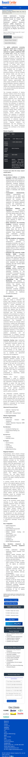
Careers (6, 724)
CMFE (5, 732)
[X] (11, 756)
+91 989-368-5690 (19, 744)
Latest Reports (9, 10)
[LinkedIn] (12, 756)
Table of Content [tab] (17, 37)
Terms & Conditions (9, 741)
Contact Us (7, 725)
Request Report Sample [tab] (10, 40)
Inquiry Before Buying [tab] (10, 43)
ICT (5, 730)
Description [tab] (7, 37)
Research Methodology (9, 733)
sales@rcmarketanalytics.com (11, 747)
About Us (6, 722)
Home (5, 8)
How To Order (7, 736)
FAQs (5, 738)
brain (15, 366)
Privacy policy (7, 740)
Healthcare (6, 729)
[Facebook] (9, 756)
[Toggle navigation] (20, 8)
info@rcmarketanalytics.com (15, 749)
